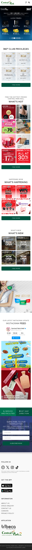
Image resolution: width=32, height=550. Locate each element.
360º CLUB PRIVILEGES (7, 53)
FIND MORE (16, 85)
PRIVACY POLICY (7, 513)
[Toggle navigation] (26, 2)
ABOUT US (5, 503)
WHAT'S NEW (5, 237)
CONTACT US (6, 508)
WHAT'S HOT (5, 120)
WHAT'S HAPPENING (7, 186)
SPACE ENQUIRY (7, 506)
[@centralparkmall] (8, 329)
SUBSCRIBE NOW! (16, 443)
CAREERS (5, 511)
